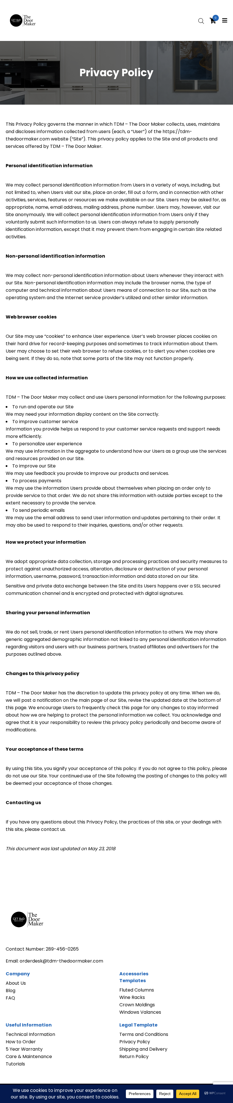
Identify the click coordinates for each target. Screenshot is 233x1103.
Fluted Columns (136, 990)
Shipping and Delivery (143, 1049)
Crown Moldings (137, 1004)
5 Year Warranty (24, 1049)
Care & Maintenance (29, 1056)
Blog (10, 990)
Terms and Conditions (143, 1034)
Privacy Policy (134, 1041)
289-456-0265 (62, 949)
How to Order (21, 1041)
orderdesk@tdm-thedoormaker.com (61, 961)
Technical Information (30, 1034)
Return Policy (134, 1056)
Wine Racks (132, 997)
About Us (16, 983)
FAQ (10, 998)
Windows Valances (140, 1012)
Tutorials (15, 1064)
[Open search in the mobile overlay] (201, 20)
